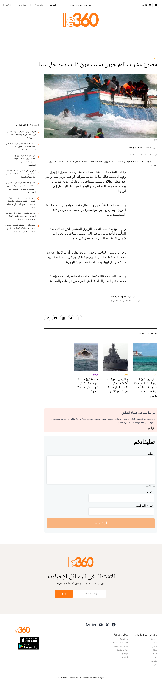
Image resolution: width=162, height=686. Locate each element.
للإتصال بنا (123, 654)
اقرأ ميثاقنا (149, 428)
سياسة (154, 639)
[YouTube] (101, 625)
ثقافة (155, 650)
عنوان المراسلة (144, 505)
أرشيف (125, 657)
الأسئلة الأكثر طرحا (120, 643)
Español (7, 5)
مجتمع (154, 646)
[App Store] (29, 639)
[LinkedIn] (94, 625)
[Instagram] (88, 625)
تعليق (150, 453)
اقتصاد (154, 643)
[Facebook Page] (114, 625)
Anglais (22, 5)
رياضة (155, 657)
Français (38, 5)
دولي (155, 58)
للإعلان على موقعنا (120, 646)
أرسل (63, 594)
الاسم (150, 492)
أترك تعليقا (100, 523)
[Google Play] (28, 646)
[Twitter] (107, 625)
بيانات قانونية (122, 650)
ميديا (155, 654)
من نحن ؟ (124, 639)
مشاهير (154, 661)
